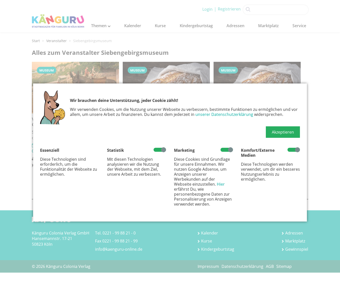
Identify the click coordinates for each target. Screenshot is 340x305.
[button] (283, 132)
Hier (221, 184)
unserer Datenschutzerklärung (224, 114)
